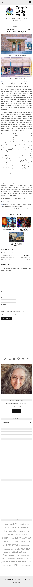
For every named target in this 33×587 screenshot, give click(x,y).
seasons (20, 558)
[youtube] (23, 358)
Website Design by (16, 584)
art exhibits (20, 527)
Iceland (17, 541)
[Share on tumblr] (13, 250)
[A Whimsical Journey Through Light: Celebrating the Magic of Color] (24, 222)
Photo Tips (5, 558)
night (10, 552)
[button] (30, 2)
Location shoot (7, 549)
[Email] (28, 358)
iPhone (27, 541)
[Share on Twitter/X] (8, 250)
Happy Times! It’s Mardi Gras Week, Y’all (7, 257)
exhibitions (7, 538)
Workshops (27, 565)
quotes (14, 558)
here (2, 195)
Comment (4, 274)
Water (22, 565)
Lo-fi (29, 545)
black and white (26, 531)
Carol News (10, 534)
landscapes (23, 545)
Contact (19, 579)
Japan (4, 545)
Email (3, 298)
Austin (4, 253)
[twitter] (5, 358)
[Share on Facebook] (6, 250)
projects (11, 558)
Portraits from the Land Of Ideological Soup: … (16, 244)
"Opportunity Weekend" (14, 524)
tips (12, 565)
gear (13, 538)
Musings (26, 548)
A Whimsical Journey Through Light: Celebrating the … (24, 229)
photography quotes (25, 555)
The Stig (24, 561)
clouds (20, 534)
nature (5, 552)
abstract (27, 524)
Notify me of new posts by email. (11, 314)
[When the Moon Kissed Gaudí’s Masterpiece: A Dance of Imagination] (9, 222)
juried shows (12, 545)
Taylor (11, 93)
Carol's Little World (18, 578)
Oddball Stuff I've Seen (20, 552)
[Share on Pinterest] (11, 250)
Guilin (13, 541)
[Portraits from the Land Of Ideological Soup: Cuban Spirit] (16, 237)
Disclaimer (16, 580)
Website (3, 304)
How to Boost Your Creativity (26, 257)
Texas (11, 253)
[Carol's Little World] (16, 8)
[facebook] (14, 358)
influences (22, 541)
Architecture (9, 527)
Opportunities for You (12, 555)
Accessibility (9, 579)
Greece (10, 541)
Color (24, 534)
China (17, 534)
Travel (14, 253)
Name (3, 291)
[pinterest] (18, 358)
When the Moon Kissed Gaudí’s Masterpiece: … (9, 228)
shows (13, 561)
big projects (19, 531)
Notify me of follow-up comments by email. (13, 311)
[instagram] (10, 358)
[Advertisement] (16, 337)
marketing (17, 549)
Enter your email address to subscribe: (16, 403)
